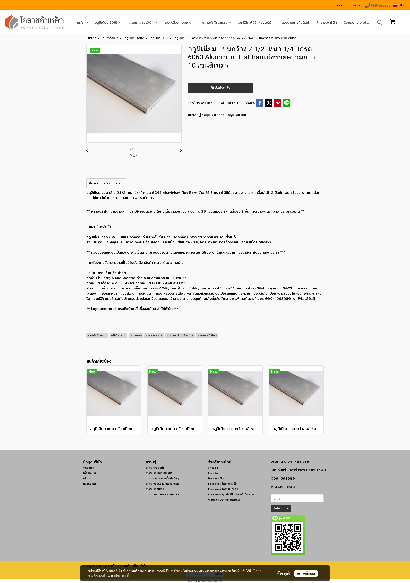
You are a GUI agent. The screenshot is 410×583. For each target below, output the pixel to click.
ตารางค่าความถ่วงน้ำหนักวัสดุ (162, 478)
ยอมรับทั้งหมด (306, 573)
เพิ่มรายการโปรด (201, 103)
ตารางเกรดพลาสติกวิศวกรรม (162, 484)
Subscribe (280, 508)
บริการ (87, 478)
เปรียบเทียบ (231, 103)
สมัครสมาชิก (356, 5)
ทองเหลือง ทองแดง (178, 22)
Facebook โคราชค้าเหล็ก (222, 484)
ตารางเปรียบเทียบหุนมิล (159, 473)
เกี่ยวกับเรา (89, 473)
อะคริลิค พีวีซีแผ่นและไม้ (255, 22)
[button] (379, 22)
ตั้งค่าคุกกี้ (283, 573)
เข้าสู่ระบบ (338, 5)
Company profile (357, 22)
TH (400, 5)
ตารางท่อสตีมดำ (155, 468)
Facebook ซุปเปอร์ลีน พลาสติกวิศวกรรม (232, 494)
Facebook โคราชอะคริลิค (223, 489)
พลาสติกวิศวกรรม (215, 22)
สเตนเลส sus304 (141, 22)
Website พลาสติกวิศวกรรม (224, 500)
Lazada (213, 473)
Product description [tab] (106, 183)
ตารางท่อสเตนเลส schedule (162, 494)
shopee (213, 468)
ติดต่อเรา (88, 468)
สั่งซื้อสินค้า (222, 88)
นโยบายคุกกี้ (121, 575)
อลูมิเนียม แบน (237, 115)
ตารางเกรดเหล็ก (155, 489)
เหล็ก (81, 22)
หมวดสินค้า (89, 484)
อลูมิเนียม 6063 (107, 22)
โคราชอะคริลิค (327, 22)
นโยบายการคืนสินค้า (296, 22)
